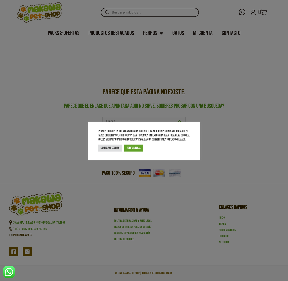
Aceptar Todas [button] (134, 148)
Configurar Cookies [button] (110, 148)
